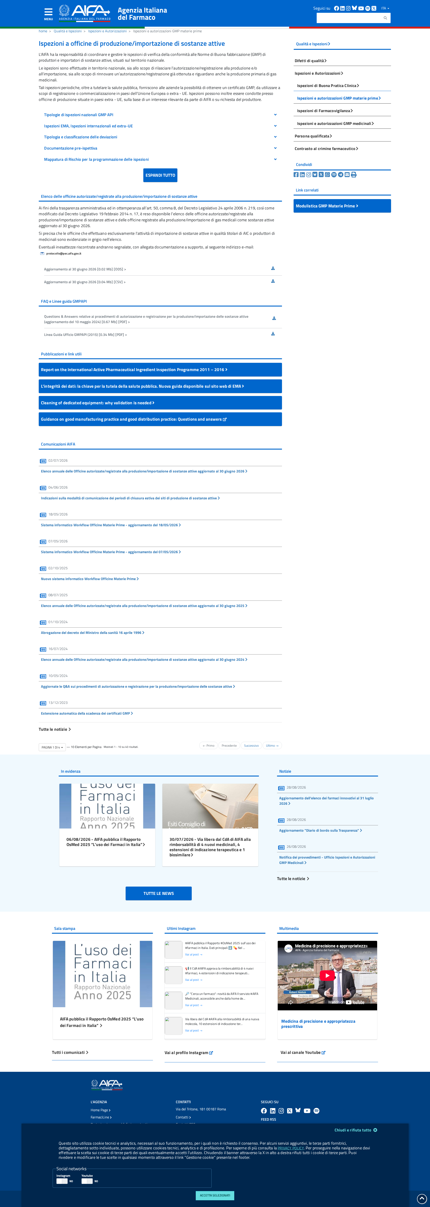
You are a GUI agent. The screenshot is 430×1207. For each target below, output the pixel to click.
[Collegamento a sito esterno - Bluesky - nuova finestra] (355, 8)
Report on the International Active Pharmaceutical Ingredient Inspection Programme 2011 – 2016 (133, 369)
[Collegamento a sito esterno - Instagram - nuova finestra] (349, 8)
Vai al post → (193, 954)
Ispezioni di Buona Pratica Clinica (326, 85)
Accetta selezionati (215, 1195)
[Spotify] (334, 174)
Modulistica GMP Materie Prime (326, 205)
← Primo (208, 745)
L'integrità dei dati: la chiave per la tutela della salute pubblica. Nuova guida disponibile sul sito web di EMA (141, 386)
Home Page (100, 1110)
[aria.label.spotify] (316, 1110)
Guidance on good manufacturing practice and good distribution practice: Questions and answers (132, 419)
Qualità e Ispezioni (68, 31)
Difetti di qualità (309, 60)
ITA (384, 8)
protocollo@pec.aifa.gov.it (63, 253)
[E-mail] (348, 174)
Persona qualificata (312, 136)
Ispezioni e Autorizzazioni (107, 31)
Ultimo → (272, 745)
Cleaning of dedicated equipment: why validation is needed (96, 402)
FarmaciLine (100, 1117)
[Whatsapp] (328, 174)
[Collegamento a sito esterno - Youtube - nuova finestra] (361, 8)
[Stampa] (354, 174)
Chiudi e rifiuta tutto (353, 1130)
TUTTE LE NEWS (159, 893)
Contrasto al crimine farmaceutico (325, 148)
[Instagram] (309, 174)
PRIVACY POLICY (291, 1148)
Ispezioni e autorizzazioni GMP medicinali (334, 123)
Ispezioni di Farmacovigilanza (323, 110)
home (43, 31)
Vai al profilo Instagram (189, 1052)
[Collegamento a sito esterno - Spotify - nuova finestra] (368, 8)
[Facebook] (297, 174)
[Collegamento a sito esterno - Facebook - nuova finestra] (337, 8)
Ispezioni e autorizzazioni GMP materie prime (337, 98)
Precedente (229, 745)
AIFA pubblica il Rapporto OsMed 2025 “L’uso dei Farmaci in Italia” (102, 1022)
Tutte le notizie (53, 729)
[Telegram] (341, 174)
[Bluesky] (315, 174)
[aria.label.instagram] (282, 1110)
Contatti (182, 1117)
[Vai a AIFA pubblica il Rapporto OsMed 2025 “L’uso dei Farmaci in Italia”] (102, 973)
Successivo (251, 745)
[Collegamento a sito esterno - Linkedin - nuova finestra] (343, 8)
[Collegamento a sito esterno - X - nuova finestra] (374, 8)
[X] (322, 174)
